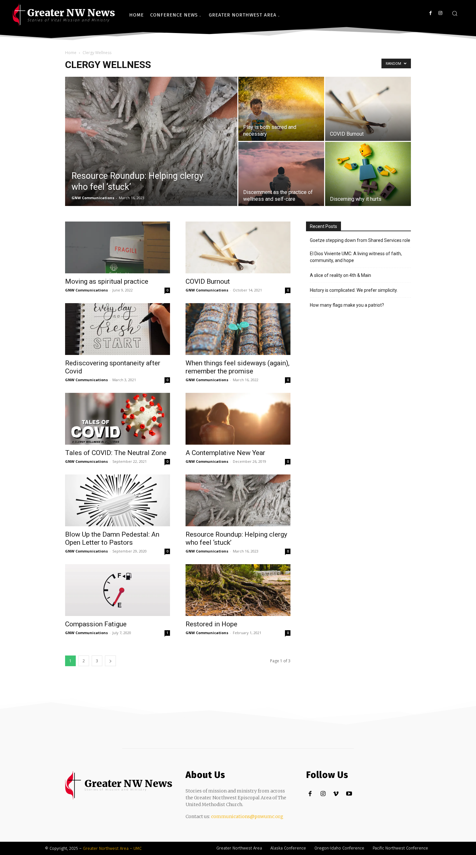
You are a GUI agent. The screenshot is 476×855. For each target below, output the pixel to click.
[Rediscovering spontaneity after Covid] (117, 329)
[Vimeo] (336, 794)
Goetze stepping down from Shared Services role (360, 240)
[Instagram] (440, 13)
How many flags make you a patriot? (347, 305)
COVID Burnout (208, 281)
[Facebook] (430, 13)
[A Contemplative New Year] (238, 419)
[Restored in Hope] (238, 590)
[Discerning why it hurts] (368, 174)
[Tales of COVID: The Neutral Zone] (117, 419)
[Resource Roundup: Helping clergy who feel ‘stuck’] (151, 151)
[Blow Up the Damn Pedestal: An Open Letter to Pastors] (117, 500)
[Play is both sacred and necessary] (281, 109)
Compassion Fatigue (96, 624)
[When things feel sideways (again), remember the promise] (238, 329)
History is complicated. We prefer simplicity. (354, 290)
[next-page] (110, 661)
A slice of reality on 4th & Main (340, 275)
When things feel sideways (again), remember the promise (237, 367)
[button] (454, 13)
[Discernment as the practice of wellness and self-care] (281, 174)
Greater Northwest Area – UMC (112, 848)
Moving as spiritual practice (106, 281)
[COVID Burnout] (368, 109)
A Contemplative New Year (225, 453)
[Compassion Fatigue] (117, 590)
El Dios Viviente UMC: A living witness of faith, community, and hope (356, 257)
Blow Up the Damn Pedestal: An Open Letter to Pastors (112, 538)
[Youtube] (349, 794)
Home (70, 52)
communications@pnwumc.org (247, 816)
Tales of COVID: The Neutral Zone (115, 453)
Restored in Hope (211, 624)
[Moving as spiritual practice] (117, 247)
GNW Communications (93, 197)
